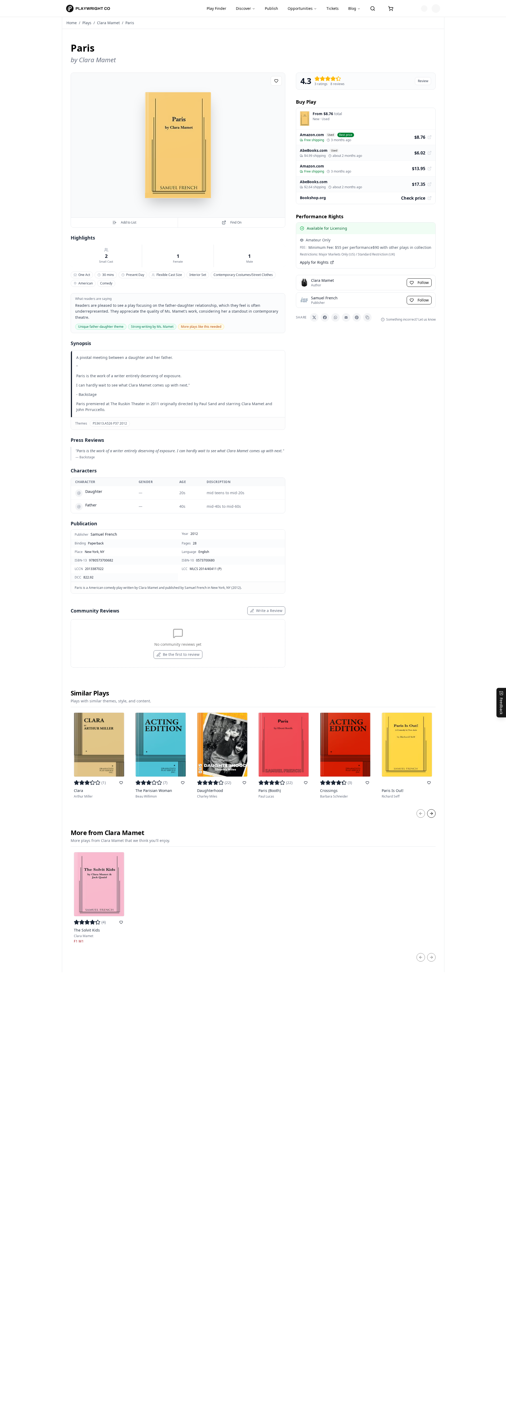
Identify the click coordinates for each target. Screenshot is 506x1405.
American (85, 283)
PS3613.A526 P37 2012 (110, 423)
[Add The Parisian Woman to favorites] (183, 782)
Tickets (332, 8)
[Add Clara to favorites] (121, 782)
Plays (86, 22)
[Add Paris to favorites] (276, 81)
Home (71, 22)
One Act (84, 274)
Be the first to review (181, 654)
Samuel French (104, 534)
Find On (235, 222)
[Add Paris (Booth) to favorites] (306, 782)
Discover (243, 8)
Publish (271, 8)
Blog (352, 8)
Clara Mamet (108, 22)
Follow (423, 282)
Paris (129, 22)
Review (423, 81)
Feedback (501, 705)
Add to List (128, 222)
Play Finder (216, 8)
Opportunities (300, 8)
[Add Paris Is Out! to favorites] (429, 782)
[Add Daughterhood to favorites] (244, 782)
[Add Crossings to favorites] (367, 782)
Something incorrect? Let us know (411, 319)
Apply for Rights (314, 262)
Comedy (106, 283)
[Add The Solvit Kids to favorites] (121, 922)
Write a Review (269, 610)
